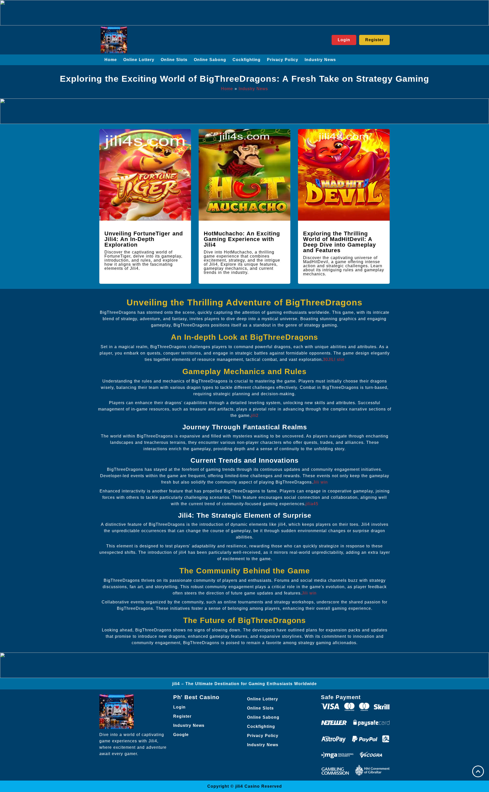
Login (179, 707)
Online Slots (174, 60)
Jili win (320, 482)
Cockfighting (247, 60)
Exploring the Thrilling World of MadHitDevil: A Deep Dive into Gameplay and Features (339, 241)
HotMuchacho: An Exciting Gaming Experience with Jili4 (242, 239)
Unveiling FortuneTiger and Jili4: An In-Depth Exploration (143, 239)
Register (182, 716)
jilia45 (312, 504)
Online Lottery (138, 60)
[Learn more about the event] (244, 12)
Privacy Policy (282, 60)
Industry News (320, 60)
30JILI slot (333, 359)
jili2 (255, 415)
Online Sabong (210, 60)
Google (181, 734)
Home (110, 60)
